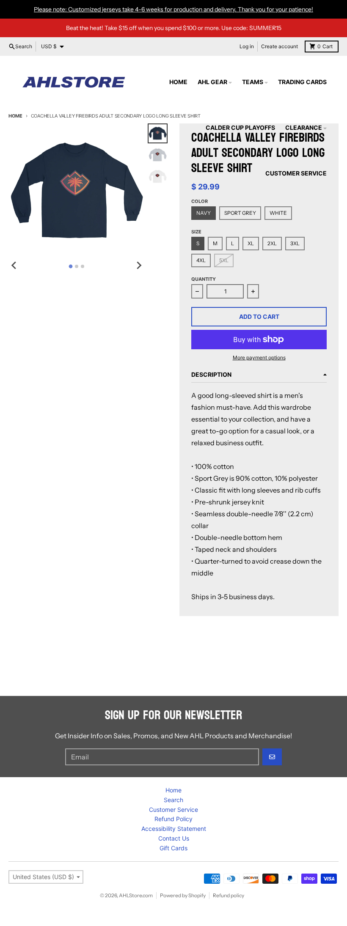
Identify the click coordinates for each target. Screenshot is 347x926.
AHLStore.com (136, 895)
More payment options (259, 357)
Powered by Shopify (183, 895)
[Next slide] (138, 265)
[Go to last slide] (14, 265)
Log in (247, 46)
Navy (203, 213)
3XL (295, 243)
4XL (201, 260)
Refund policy (228, 895)
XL (251, 243)
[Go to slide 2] (76, 266)
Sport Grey (240, 213)
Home (15, 116)
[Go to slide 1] (70, 266)
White (278, 213)
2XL (272, 243)
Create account (279, 46)
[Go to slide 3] (82, 266)
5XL (224, 260)
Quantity (203, 279)
